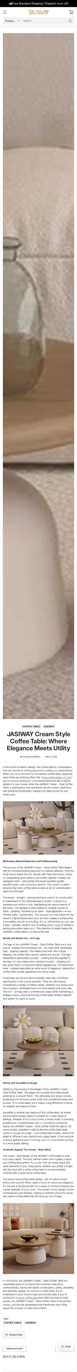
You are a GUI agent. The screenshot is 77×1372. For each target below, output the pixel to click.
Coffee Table (31, 726)
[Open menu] (4, 12)
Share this (15, 1334)
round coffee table (28, 1297)
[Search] (70, 21)
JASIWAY (49, 726)
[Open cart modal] (71, 12)
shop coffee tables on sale (56, 777)
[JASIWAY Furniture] (38, 12)
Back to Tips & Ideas (14, 1356)
